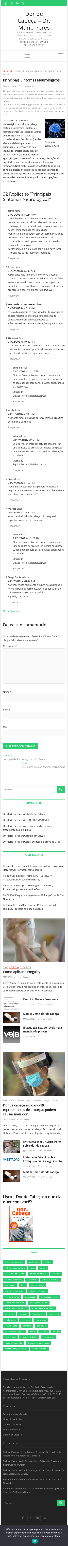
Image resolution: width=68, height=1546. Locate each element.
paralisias (27, 108)
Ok (34, 1541)
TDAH (56, 1331)
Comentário (10, 646)
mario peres (38, 1314)
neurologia (41, 1320)
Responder (14, 258)
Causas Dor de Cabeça (20, 1100)
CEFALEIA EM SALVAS (36, 820)
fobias (11, 104)
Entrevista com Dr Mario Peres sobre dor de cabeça (42, 1143)
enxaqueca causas (49, 1296)
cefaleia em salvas (13, 1279)
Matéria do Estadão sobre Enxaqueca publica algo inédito (42, 1159)
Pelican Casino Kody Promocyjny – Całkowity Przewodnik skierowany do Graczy (33, 1463)
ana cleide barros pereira (21, 304)
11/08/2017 (30, 1151)
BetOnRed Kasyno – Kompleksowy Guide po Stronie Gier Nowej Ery (32, 1481)
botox (42, 1268)
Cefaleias (8, 71)
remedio (27, 1325)
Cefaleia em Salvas (34, 814)
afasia (8, 91)
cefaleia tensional (50, 1279)
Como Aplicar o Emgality (21, 971)
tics (32, 111)
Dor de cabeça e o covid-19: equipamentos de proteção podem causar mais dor (29, 1109)
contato (43, 375)
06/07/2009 (10, 86)
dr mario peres (12, 1296)
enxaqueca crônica (38, 1302)
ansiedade (42, 94)
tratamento (48, 1337)
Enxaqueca (40, 71)
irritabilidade (42, 104)
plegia (27, 111)
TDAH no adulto (11, 1429)
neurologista (11, 1325)
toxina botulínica (29, 1337)
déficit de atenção (18, 98)
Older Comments (12, 611)
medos (60, 104)
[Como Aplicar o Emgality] (34, 940)
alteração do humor (29, 91)
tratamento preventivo (15, 1348)
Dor (23, 1285)
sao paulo (41, 1325)
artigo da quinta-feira (15, 1268)
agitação (16, 91)
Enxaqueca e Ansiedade (15, 1414)
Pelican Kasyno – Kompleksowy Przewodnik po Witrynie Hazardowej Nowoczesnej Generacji (32, 1454)
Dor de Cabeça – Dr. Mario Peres (34, 20)
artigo (47, 1262)
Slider (54, 1100)
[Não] (64, 1535)
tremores (63, 111)
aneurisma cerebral (14, 1262)
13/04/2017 (30, 1166)
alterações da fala (46, 91)
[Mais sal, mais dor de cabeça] (11, 1017)
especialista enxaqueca (42, 1308)
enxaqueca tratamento (15, 1308)
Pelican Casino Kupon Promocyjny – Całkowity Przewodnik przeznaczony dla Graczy (33, 1472)
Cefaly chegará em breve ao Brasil (42, 841)
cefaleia (51, 94)
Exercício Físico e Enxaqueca (40, 999)
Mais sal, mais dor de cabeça (41, 1014)
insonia (23, 1314)
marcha (52, 104)
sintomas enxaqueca (14, 1331)
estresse (9, 1314)
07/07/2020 (10, 1119)
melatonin (54, 1314)
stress (44, 1331)
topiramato (10, 1337)
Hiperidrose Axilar (12, 1419)
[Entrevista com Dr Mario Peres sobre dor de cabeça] (11, 1146)
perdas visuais (18, 111)
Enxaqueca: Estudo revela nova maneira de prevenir (42, 1029)
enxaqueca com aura (14, 1302)
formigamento (21, 104)
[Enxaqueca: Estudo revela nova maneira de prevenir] (11, 1034)
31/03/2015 (30, 1019)
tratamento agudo (13, 1342)
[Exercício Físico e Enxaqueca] (11, 1003)
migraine (26, 1320)
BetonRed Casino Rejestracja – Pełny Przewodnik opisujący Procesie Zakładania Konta (33, 1490)
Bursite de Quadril (12, 1434)
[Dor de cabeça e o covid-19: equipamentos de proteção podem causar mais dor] (34, 1074)
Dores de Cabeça (24, 71)
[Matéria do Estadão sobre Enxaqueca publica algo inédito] (11, 1159)
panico (19, 108)
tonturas (47, 111)
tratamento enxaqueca (38, 1342)
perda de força (45, 108)
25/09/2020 (10, 977)
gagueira (32, 104)
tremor (54, 111)
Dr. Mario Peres (11, 814)
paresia (35, 108)
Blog (5, 967)
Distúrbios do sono (45, 98)
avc (32, 1268)
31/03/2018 (30, 1004)
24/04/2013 (30, 1036)
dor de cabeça (60, 98)
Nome (7, 691)
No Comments (25, 977)
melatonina (10, 1320)
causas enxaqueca (38, 1273)
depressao (31, 98)
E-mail (7, 709)
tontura (38, 111)
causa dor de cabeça (14, 1273)
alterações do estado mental (25, 94)
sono (32, 1331)
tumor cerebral (39, 1348)
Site (5, 726)
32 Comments (27, 86)
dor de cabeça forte (14, 1291)
